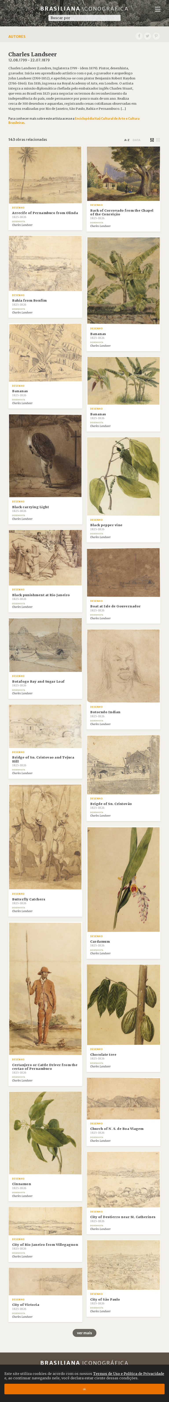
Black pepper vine (106, 527)
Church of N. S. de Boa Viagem (117, 1130)
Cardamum (100, 943)
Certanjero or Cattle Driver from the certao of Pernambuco (44, 1068)
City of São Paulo (105, 1301)
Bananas (98, 335)
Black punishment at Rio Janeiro (41, 597)
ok (84, 1389)
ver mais (84, 1333)
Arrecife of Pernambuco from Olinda (45, 214)
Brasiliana (84, 8)
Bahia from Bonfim (29, 302)
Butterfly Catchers (28, 901)
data (136, 140)
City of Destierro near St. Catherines (123, 1218)
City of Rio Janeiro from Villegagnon (45, 1246)
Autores (17, 36)
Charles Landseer (22, 225)
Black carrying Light (30, 509)
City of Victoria (25, 1306)
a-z (126, 140)
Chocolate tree (103, 1056)
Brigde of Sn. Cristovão (111, 805)
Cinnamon (21, 1185)
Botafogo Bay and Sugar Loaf (38, 683)
